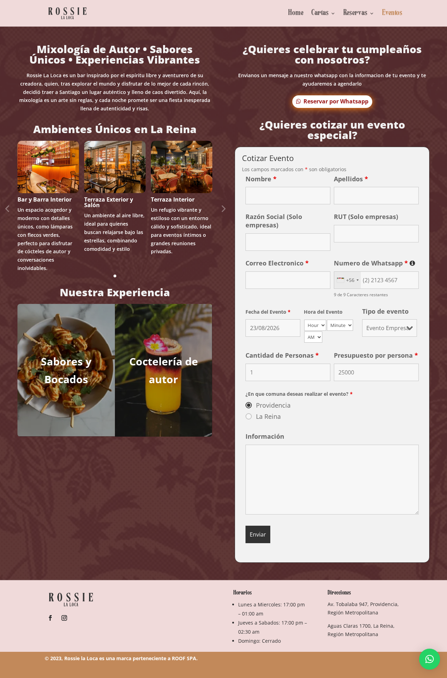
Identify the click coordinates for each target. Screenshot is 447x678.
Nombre (261, 179)
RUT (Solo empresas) (366, 216)
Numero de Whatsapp (374, 263)
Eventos (392, 13)
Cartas (320, 13)
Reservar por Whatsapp (335, 101)
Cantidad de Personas (282, 355)
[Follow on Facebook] (50, 618)
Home (295, 13)
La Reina (268, 416)
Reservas (355, 13)
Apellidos (351, 179)
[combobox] (347, 280)
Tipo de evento (385, 311)
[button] (429, 659)
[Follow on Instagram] (64, 618)
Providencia (273, 405)
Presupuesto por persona (376, 355)
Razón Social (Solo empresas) (274, 220)
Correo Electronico (277, 263)
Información (265, 436)
